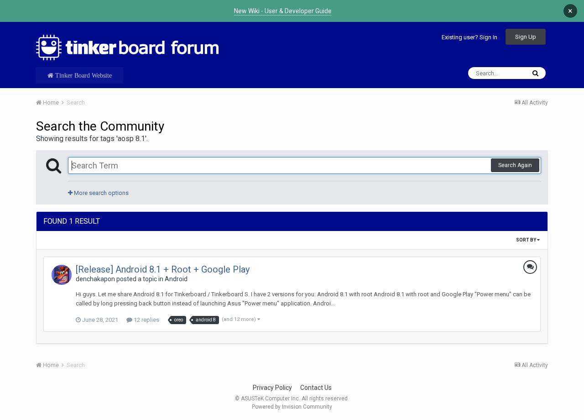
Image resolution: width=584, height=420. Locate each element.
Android (176, 279)
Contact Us (316, 387)
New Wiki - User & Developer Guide (283, 11)
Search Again (515, 165)
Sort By (526, 239)
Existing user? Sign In (469, 37)
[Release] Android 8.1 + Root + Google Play (163, 269)
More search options (101, 192)
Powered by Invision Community (292, 407)
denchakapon (95, 279)
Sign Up (525, 36)
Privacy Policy (272, 387)
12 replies (145, 319)
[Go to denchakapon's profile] (62, 275)
